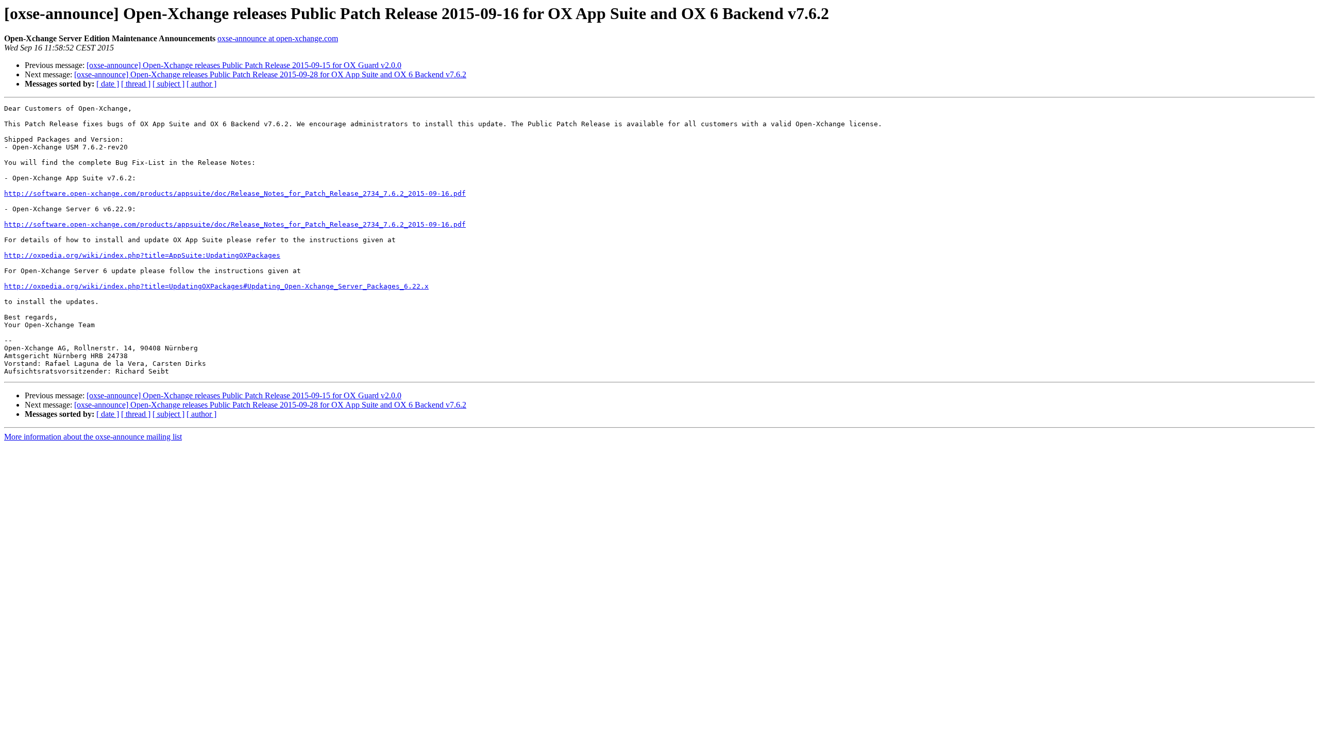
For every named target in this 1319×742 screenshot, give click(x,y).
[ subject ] (168, 83)
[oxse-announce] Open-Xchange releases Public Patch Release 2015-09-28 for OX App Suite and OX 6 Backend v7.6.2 (270, 74)
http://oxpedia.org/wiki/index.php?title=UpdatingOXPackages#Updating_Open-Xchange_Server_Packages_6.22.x (216, 286)
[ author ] (201, 83)
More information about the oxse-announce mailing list (93, 436)
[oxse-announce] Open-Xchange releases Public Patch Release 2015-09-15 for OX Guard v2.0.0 (244, 65)
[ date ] (107, 83)
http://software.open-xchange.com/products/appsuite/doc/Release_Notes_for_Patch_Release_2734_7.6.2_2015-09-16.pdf (235, 193)
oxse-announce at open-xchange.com (277, 38)
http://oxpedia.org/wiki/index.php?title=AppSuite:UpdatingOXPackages (142, 255)
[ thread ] (135, 83)
